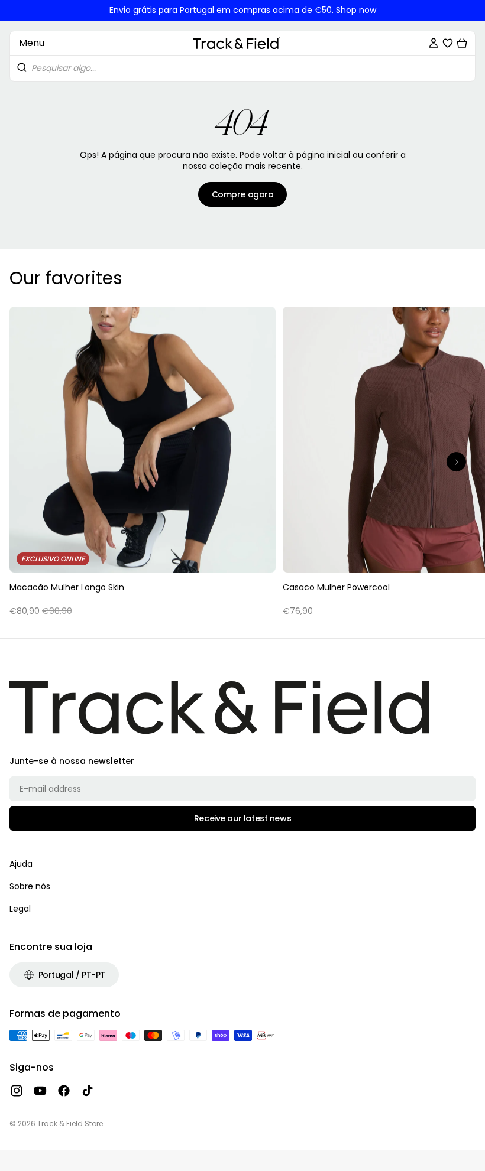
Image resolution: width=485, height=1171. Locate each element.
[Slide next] (456, 461)
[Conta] (433, 43)
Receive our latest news (242, 818)
